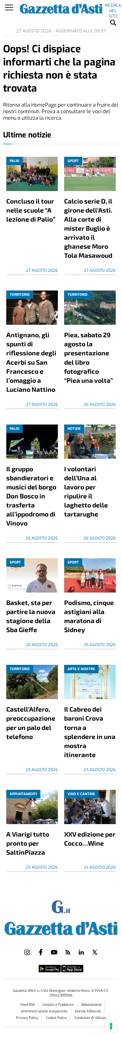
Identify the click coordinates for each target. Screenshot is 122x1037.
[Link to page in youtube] (54, 952)
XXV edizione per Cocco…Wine (89, 838)
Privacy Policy (27, 1017)
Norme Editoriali (88, 1011)
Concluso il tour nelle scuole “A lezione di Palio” (30, 210)
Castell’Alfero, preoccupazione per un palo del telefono (30, 722)
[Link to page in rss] (68, 952)
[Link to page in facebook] (40, 952)
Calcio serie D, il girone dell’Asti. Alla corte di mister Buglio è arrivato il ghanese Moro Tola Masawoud (88, 228)
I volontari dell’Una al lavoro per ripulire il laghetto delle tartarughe (86, 491)
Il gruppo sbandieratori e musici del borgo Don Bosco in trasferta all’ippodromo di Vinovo (31, 496)
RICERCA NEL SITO (113, 6)
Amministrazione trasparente (45, 1011)
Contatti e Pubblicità (58, 1004)
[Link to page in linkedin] (81, 952)
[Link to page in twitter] (95, 952)
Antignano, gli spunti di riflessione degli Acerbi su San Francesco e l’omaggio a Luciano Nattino (31, 362)
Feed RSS (28, 1004)
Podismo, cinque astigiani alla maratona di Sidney (89, 615)
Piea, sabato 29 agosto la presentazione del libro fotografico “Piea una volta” (88, 357)
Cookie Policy (56, 1017)
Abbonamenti (91, 1004)
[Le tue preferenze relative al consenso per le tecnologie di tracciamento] (111, 1026)
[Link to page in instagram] (27, 952)
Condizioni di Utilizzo (90, 1017)
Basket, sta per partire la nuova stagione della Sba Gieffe (30, 615)
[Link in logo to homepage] (61, 927)
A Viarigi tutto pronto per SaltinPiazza (27, 843)
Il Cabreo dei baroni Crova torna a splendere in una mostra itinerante (89, 731)
